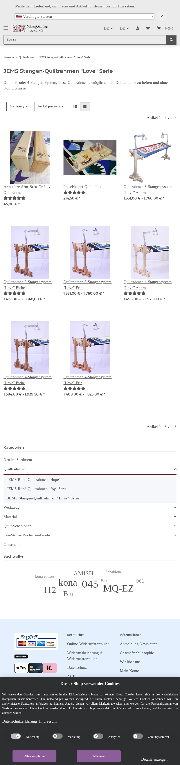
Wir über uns (130, 662)
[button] (138, 28)
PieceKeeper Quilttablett (83, 186)
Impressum (48, 721)
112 (49, 590)
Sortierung (17, 106)
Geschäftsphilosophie (137, 653)
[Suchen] (171, 40)
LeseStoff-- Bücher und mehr (27, 535)
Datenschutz (77, 667)
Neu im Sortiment (18, 459)
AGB (71, 676)
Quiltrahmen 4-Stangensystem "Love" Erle (87, 380)
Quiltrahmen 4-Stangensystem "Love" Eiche (28, 380)
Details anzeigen (154, 759)
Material (10, 517)
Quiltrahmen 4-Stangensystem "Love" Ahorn (148, 285)
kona (67, 582)
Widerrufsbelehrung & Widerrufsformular (85, 656)
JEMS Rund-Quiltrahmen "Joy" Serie (37, 489)
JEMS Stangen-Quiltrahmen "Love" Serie (43, 498)
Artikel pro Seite (49, 106)
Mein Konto (129, 671)
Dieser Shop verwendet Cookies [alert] (90, 683)
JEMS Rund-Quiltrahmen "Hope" (33, 479)
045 (90, 584)
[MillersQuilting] (30, 28)
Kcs (104, 580)
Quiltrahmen (14, 469)
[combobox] (84, 16)
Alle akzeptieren (34, 756)
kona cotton (44, 576)
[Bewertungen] (14, 198)
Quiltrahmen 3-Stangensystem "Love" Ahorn (148, 189)
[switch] (16, 736)
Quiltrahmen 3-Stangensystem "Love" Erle (87, 285)
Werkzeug (12, 507)
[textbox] (84, 16)
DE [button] (106, 28)
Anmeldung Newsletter (138, 644)
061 (140, 581)
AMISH (83, 573)
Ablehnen (98, 756)
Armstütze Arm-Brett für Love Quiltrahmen (28, 189)
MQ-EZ (118, 588)
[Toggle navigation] (6, 26)
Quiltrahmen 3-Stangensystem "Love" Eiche (28, 285)
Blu (68, 594)
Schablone (113, 572)
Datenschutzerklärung (19, 721)
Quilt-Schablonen (17, 526)
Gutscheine (12, 544)
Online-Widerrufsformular (88, 644)
